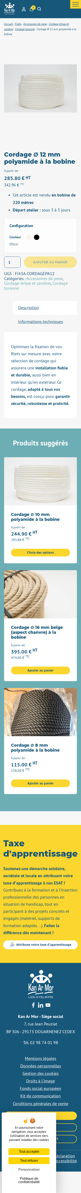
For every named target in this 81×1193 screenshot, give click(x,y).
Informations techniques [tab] (40, 321)
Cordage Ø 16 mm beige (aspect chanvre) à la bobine (37, 633)
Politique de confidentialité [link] (29, 1180)
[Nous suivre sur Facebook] (33, 1006)
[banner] (9, 9)
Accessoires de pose (44, 278)
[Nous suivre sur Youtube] (48, 1006)
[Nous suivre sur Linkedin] (40, 1006)
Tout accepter (29, 1151)
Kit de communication (40, 1096)
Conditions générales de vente (40, 1103)
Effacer (14, 244)
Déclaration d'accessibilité (64, 1158)
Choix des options (40, 552)
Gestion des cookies (40, 1073)
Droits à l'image (40, 1081)
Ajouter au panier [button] (40, 670)
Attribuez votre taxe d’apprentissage (43, 944)
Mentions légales (40, 1058)
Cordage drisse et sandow (27, 283)
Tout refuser (29, 1160)
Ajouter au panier (50, 262)
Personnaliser (29, 1169)
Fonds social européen (40, 1088)
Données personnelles (40, 1066)
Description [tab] (28, 307)
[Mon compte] (24, 9)
